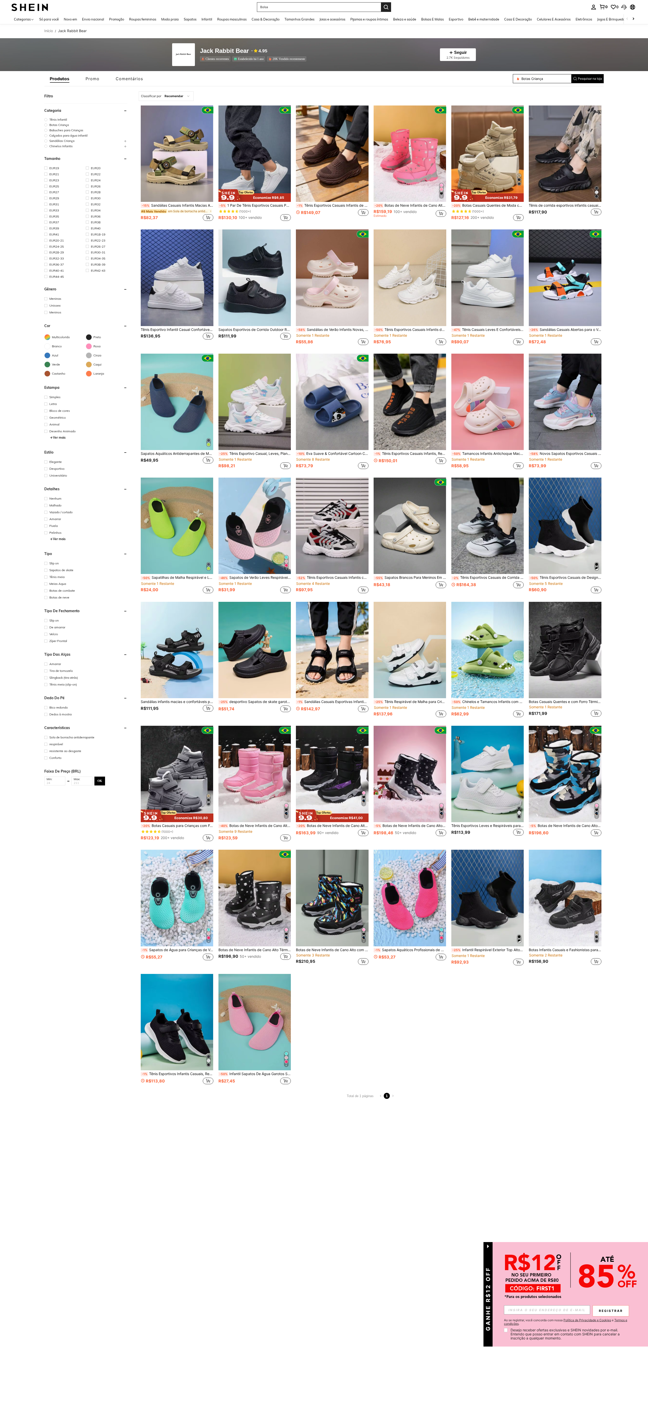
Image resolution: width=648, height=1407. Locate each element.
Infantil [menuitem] (206, 19)
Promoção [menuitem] (116, 19)
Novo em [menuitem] (70, 19)
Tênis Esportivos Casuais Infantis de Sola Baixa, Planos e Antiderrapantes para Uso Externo (410, 330)
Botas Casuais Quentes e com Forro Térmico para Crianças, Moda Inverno (565, 702)
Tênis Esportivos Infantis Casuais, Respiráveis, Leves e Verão (177, 1074)
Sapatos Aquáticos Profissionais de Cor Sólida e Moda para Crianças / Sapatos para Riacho (410, 950)
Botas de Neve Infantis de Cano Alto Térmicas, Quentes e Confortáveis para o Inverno (410, 205)
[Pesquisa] (386, 7)
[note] (254, 195)
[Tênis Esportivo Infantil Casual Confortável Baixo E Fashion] (177, 277)
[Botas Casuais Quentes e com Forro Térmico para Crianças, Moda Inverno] (565, 650)
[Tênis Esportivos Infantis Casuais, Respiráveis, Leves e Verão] (177, 1022)
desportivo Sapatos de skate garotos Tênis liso (255, 702)
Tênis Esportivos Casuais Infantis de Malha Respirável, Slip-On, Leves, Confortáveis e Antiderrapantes (333, 205)
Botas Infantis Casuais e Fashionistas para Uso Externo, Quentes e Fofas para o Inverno (565, 950)
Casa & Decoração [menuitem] (265, 19)
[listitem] (216, 58)
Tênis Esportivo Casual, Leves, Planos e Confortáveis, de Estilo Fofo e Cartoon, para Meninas (255, 454)
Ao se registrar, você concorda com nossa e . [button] (565, 1322)
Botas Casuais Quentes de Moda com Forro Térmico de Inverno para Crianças (488, 205)
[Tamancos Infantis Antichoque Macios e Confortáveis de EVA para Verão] (487, 402)
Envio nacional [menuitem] (93, 19)
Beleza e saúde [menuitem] (404, 19)
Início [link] (48, 31)
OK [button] (99, 781)
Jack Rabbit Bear (224, 51)
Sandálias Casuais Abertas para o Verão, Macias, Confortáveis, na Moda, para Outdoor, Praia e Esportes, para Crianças (565, 330)
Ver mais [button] (59, 437)
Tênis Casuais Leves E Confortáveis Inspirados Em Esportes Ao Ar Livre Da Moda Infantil (488, 330)
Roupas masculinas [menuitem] (232, 19)
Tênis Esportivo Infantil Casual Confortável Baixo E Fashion (177, 330)
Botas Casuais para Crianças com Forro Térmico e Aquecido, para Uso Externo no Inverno (177, 826)
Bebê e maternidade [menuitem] (483, 19)
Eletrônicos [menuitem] (584, 19)
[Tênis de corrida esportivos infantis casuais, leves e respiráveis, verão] (565, 153)
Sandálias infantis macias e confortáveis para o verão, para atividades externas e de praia (177, 702)
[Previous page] (381, 1096)
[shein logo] (29, 7)
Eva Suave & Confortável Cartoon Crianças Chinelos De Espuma (333, 454)
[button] (624, 7)
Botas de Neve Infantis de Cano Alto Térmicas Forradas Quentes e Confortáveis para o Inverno (333, 826)
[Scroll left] (627, 19)
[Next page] (393, 1096)
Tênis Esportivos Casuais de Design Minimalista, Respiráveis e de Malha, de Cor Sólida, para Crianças (565, 577)
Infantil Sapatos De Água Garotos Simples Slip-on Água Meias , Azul (255, 1074)
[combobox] (166, 96)
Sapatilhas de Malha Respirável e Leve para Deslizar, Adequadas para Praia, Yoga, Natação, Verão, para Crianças (177, 577)
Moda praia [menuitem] (170, 19)
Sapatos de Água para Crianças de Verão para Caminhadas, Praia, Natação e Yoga (177, 950)
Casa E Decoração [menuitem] (518, 19)
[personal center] (594, 7)
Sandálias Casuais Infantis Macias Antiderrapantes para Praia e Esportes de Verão (177, 205)
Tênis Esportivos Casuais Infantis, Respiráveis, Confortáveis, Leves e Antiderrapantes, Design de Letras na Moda (410, 454)
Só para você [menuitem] (49, 19)
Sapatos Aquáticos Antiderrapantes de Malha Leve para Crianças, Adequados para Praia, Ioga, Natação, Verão (177, 454)
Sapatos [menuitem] (190, 19)
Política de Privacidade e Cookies (587, 1320)
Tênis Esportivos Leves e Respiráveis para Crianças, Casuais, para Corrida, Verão (487, 826)
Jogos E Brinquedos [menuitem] (611, 19)
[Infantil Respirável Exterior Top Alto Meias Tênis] (487, 898)
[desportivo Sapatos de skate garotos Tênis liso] (254, 650)
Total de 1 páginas (360, 1096)
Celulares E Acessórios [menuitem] (554, 19)
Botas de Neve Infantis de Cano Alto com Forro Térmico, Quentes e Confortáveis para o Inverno (255, 826)
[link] (603, 7)
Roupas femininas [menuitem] (142, 19)
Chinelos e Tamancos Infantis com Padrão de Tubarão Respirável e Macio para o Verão (488, 702)
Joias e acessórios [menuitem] (332, 19)
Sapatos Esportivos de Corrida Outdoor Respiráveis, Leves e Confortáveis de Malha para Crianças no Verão (254, 330)
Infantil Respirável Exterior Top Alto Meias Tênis (488, 950)
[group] (85, 119)
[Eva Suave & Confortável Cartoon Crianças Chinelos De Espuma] (332, 402)
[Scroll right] (633, 19)
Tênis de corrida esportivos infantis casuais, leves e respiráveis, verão (565, 205)
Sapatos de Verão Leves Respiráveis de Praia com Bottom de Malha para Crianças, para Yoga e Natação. (255, 577)
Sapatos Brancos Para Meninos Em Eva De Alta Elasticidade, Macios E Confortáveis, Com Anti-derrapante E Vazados (410, 577)
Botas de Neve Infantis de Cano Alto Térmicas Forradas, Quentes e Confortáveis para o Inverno (565, 826)
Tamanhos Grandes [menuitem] (299, 19)
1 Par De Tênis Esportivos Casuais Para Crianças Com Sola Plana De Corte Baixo (255, 205)
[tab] (59, 78)
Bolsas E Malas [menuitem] (432, 19)
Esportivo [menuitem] (456, 19)
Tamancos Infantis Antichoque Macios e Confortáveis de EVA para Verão (488, 454)
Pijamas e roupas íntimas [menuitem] (369, 19)
